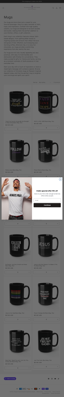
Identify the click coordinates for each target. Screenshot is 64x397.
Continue (47, 205)
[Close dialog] (60, 179)
